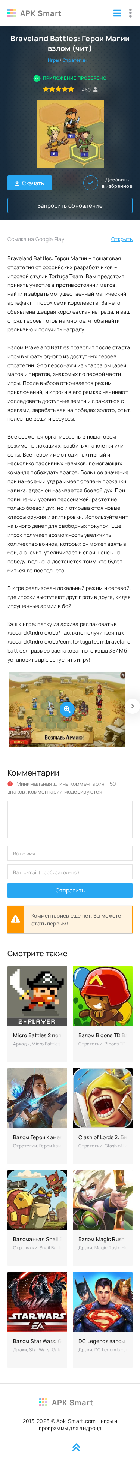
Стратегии (75, 60)
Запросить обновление (70, 206)
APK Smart (41, 13)
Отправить (70, 890)
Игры (53, 60)
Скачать (33, 183)
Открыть (122, 239)
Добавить (117, 183)
